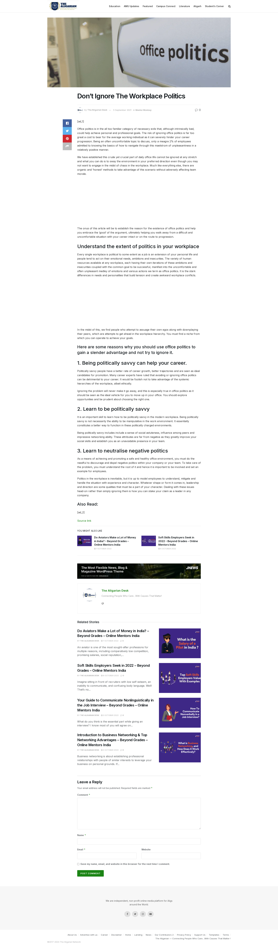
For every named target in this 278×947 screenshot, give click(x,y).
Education (114, 6)
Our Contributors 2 (164, 934)
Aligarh (197, 6)
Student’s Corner (214, 6)
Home (128, 934)
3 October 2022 (110, 715)
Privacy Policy (184, 934)
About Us (72, 934)
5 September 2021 (122, 110)
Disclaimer (116, 934)
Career (104, 934)
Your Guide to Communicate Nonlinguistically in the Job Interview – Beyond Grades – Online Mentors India (115, 705)
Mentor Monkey (143, 110)
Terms (226, 934)
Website (146, 849)
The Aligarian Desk (97, 110)
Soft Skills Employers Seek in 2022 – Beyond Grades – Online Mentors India (178, 541)
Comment (83, 794)
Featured (148, 6)
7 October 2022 (103, 549)
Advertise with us (88, 934)
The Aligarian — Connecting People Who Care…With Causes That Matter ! (193, 938)
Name (81, 835)
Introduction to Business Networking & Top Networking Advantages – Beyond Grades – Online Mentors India (112, 740)
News (148, 934)
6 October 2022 (168, 549)
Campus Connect (166, 6)
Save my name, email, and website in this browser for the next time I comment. (125, 864)
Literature (184, 6)
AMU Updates (131, 6)
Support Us (199, 934)
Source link (84, 520)
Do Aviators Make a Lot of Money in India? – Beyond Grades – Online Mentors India (115, 541)
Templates (214, 934)
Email (81, 849)
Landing (138, 934)
